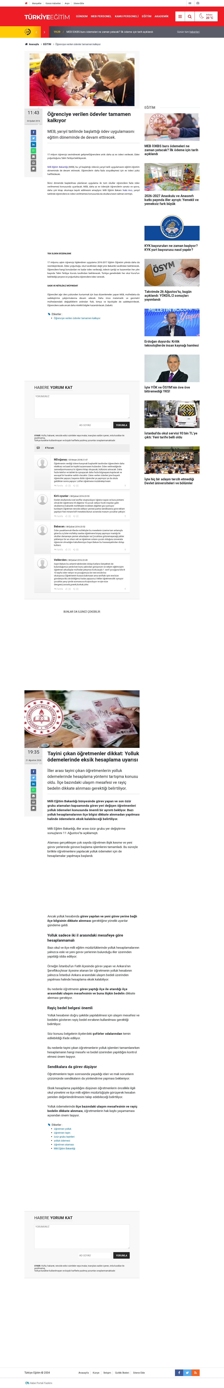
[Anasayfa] (26, 3)
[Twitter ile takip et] (187, 1372)
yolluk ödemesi (62, 1140)
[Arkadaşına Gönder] (33, 156)
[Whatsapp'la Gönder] (33, 150)
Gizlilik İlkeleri (122, 1372)
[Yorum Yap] (33, 168)
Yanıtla (60, 486)
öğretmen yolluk (62, 1128)
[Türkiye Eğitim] (46, 16)
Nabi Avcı (127, 190)
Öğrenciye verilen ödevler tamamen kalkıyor (77, 318)
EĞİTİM (146, 16)
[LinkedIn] (33, 144)
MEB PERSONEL (101, 16)
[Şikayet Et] (125, 486)
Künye (96, 1372)
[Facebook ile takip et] (179, 1372)
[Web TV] (190, 3)
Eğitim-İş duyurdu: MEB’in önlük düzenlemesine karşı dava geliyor (103, 31)
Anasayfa (84, 1372)
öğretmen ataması (64, 1144)
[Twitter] (33, 138)
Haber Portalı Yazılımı (41, 1383)
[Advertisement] (93, 224)
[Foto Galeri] (198, 3)
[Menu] (180, 16)
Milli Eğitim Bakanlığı (57, 166)
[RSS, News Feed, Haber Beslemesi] (195, 1372)
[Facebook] (33, 132)
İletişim (107, 1372)
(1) (69, 550)
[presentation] (36, 32)
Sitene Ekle (79, 3)
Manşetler (36, 3)
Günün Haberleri (53, 3)
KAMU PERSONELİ (127, 16)
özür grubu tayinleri (64, 1136)
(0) (69, 486)
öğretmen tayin (62, 1132)
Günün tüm (188, 31)
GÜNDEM (82, 16)
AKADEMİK (162, 16)
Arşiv (67, 3)
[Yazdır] (33, 162)
